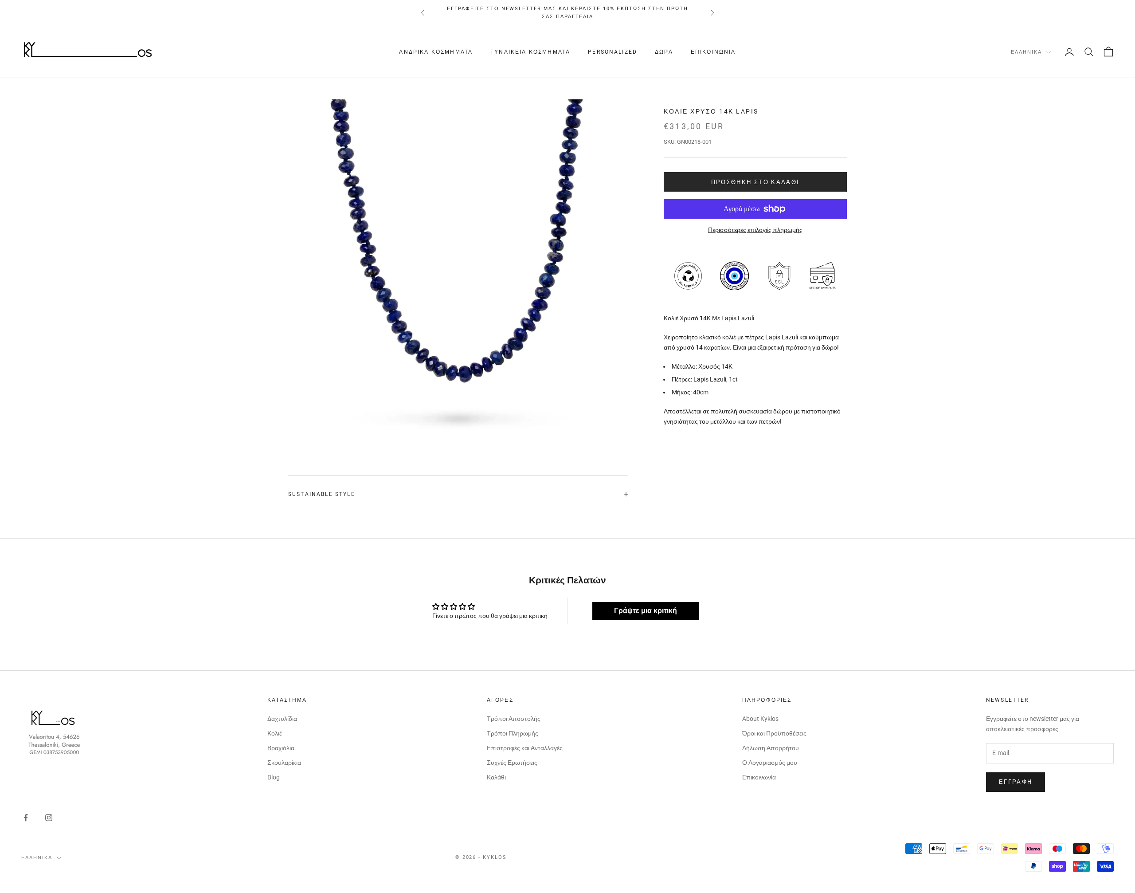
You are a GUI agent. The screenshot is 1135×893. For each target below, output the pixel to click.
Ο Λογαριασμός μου (769, 762)
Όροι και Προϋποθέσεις (774, 733)
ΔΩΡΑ (664, 52)
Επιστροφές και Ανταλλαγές (525, 747)
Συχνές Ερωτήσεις (512, 762)
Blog (273, 777)
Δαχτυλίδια (282, 718)
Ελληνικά (1026, 52)
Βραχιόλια (280, 747)
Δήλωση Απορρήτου (770, 747)
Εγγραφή (1015, 782)
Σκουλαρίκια (284, 762)
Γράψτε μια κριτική (645, 610)
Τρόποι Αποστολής (513, 718)
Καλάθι (496, 777)
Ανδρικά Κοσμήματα (436, 52)
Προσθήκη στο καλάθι (755, 182)
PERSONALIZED (612, 52)
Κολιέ (274, 733)
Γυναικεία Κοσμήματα (530, 52)
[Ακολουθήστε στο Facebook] (25, 817)
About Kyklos (760, 718)
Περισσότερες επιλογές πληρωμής (755, 229)
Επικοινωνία (713, 52)
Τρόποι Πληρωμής (512, 733)
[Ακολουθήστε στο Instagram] (48, 817)
